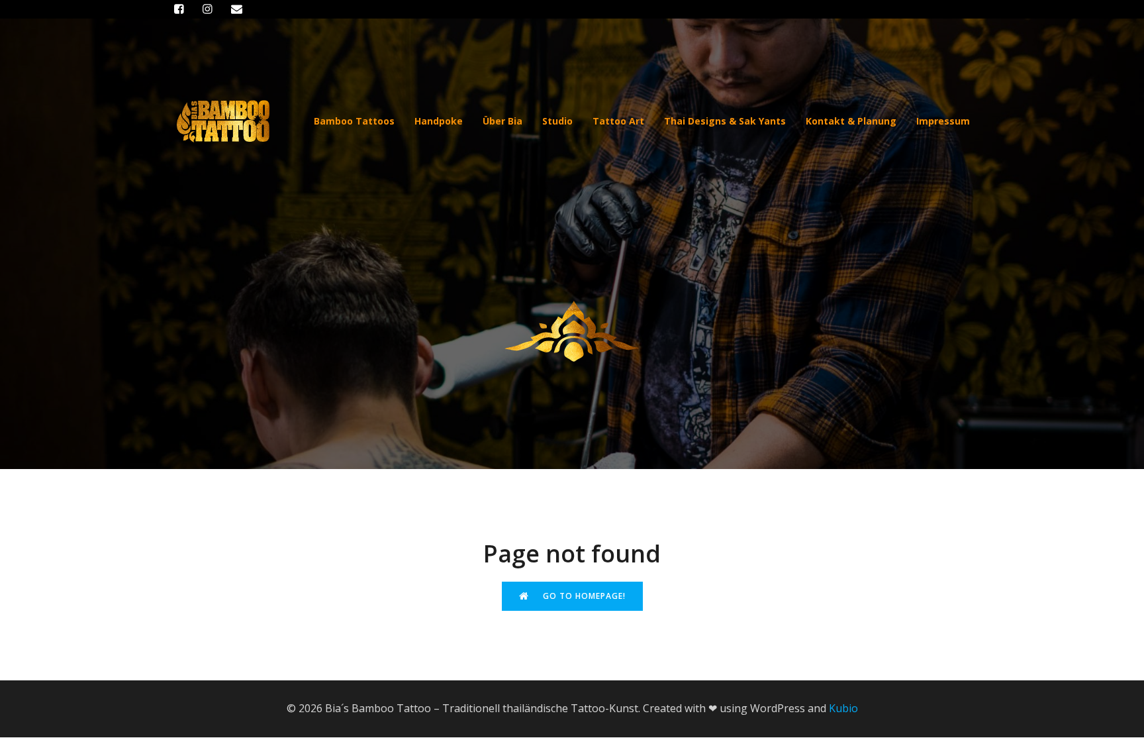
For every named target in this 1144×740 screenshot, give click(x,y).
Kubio (843, 708)
